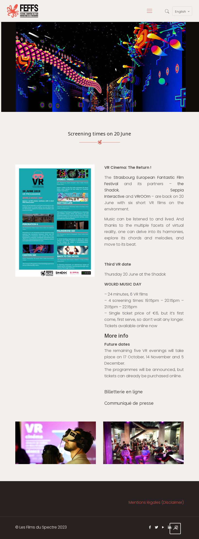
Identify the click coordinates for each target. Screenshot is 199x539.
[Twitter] (156, 527)
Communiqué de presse (129, 403)
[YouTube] (163, 527)
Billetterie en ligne (123, 391)
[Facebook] (150, 527)
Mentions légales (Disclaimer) (156, 502)
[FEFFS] (22, 11)
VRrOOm (142, 196)
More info (116, 335)
